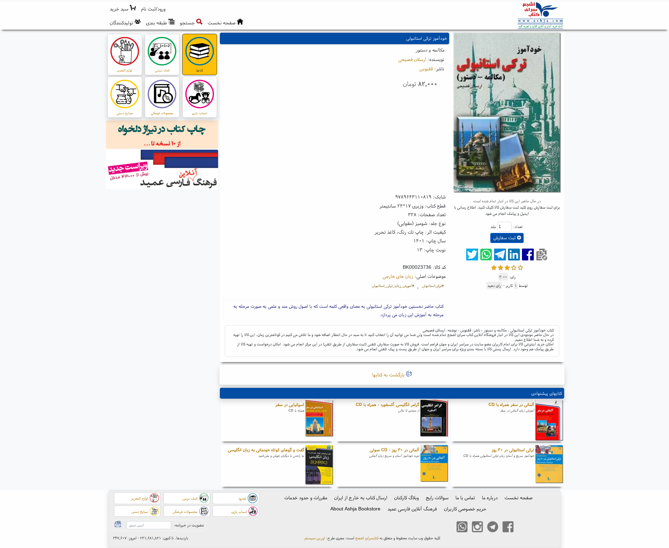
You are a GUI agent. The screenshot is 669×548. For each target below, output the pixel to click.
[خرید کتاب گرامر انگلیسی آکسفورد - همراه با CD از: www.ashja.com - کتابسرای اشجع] (434, 420)
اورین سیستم (315, 538)
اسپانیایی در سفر (289, 404)
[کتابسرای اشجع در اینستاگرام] (477, 527)
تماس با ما (465, 497)
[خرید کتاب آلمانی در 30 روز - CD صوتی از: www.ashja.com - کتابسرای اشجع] (434, 466)
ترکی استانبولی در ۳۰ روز (513, 450)
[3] (507, 266)
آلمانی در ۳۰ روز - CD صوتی (394, 450)
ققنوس (426, 68)
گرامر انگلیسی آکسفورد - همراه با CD (387, 404)
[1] (494, 266)
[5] (520, 266)
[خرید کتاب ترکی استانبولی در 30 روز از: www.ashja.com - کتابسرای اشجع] (549, 466)
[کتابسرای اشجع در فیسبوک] (508, 527)
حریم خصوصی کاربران (465, 508)
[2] (500, 266)
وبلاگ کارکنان (406, 497)
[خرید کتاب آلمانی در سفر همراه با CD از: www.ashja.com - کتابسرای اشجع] (549, 420)
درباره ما (490, 497)
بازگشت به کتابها (389, 374)
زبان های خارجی (398, 276)
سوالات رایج (437, 497)
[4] (513, 266)
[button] (153, 9)
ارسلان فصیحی (412, 59)
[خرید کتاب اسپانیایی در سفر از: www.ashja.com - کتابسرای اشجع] (319, 420)
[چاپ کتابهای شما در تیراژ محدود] (162, 135)
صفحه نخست (518, 497)
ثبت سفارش (505, 237)
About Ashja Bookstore (355, 508)
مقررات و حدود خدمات (305, 497)
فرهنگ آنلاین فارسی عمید (412, 508)
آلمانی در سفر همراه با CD (511, 404)
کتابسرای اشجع (366, 538)
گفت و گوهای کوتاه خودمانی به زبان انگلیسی (266, 450)
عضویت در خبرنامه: (189, 525)
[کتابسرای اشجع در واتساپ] (462, 527)
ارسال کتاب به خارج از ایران (360, 497)
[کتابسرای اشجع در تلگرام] (493, 527)
